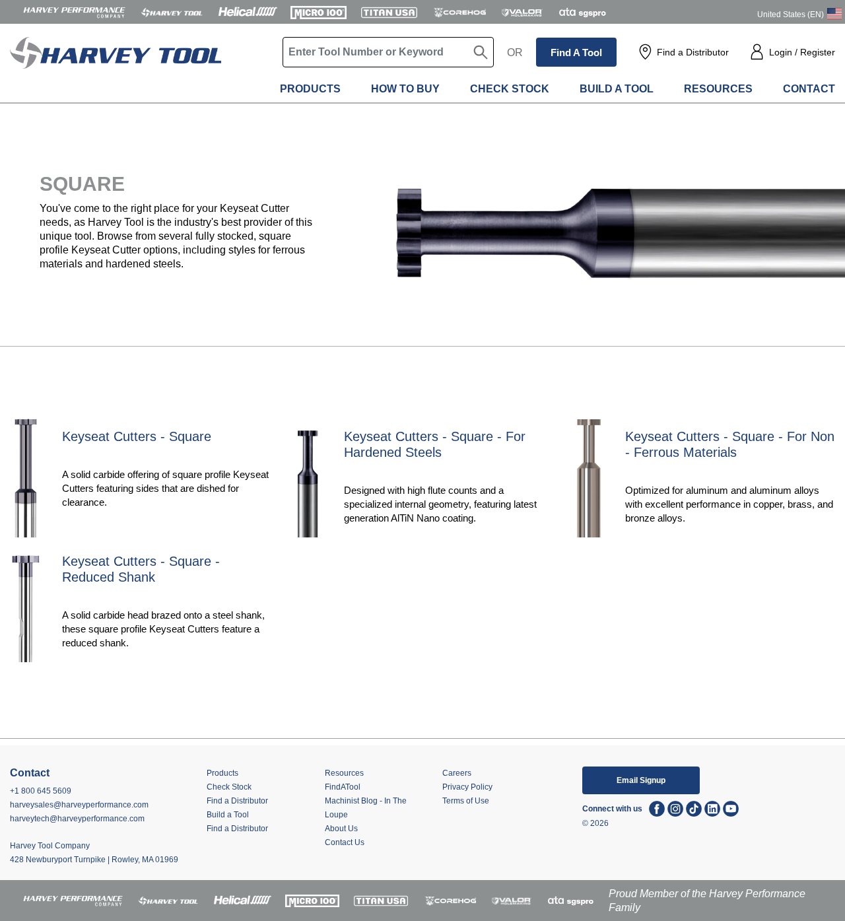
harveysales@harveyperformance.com (79, 804)
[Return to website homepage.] (115, 66)
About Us (341, 828)
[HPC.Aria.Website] (74, 12)
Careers (456, 773)
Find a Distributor (693, 52)
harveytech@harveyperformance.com (77, 818)
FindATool (342, 787)
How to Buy (405, 88)
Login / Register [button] (802, 52)
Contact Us (344, 842)
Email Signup (641, 780)
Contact (809, 88)
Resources (718, 88)
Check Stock (509, 88)
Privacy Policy (467, 787)
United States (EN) (790, 14)
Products (310, 88)
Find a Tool (576, 52)
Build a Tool (617, 88)
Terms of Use (465, 800)
